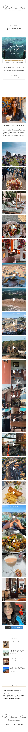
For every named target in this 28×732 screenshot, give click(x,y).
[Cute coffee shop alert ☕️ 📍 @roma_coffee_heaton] (14, 420)
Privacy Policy (21, 724)
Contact (5, 1)
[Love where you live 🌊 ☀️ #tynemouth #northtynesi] (14, 299)
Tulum (15, 60)
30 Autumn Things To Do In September (11, 693)
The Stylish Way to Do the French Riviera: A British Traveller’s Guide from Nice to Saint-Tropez (17, 668)
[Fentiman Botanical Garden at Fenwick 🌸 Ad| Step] (14, 251)
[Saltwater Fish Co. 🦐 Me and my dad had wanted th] (14, 541)
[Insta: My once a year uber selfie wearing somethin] (14, 613)
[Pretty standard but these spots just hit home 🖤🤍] (14, 444)
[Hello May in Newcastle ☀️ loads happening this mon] (14, 323)
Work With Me (11, 1)
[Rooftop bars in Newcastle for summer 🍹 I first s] (14, 517)
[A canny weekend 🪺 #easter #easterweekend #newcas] (14, 565)
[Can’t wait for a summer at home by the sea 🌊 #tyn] (14, 468)
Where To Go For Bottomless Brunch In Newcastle (13, 695)
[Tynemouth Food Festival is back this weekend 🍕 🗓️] (14, 154)
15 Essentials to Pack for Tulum (14, 62)
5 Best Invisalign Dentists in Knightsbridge (12, 675)
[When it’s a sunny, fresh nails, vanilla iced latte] (14, 275)
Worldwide (20, 60)
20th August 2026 (13, 644)
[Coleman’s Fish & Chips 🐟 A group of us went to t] (14, 492)
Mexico (7, 60)
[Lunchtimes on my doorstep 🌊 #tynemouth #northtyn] (14, 347)
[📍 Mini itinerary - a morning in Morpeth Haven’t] (14, 589)
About (2, 1)
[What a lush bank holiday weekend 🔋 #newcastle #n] (14, 178)
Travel (11, 60)
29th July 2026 (5, 677)
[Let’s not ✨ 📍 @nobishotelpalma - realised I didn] (14, 202)
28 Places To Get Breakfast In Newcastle (11, 698)
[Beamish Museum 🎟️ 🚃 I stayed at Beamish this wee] (14, 396)
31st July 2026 (12, 671)
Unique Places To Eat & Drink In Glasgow (11, 692)
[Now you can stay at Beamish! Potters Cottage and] (14, 372)
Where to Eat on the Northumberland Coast (12, 696)
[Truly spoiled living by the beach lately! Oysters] (14, 226)
